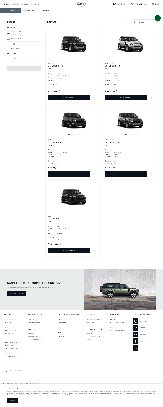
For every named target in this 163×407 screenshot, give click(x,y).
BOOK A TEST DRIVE (10, 351)
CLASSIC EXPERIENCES (117, 331)
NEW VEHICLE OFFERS (11, 348)
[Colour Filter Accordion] (8, 63)
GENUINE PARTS (63, 325)
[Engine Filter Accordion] (8, 58)
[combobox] (144, 21)
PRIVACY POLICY (34, 383)
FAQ (59, 328)
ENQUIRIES (90, 322)
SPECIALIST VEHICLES (34, 322)
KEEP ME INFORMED (10, 354)
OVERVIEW (31, 319)
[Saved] (94, 97)
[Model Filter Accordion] (8, 27)
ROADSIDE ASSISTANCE (94, 319)
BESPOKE (7, 328)
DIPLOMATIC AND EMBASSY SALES (39, 325)
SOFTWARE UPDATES (34, 336)
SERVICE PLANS (63, 322)
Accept (12, 400)
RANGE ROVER (8, 319)
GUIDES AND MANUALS (35, 339)
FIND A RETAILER (9, 357)
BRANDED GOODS (9, 345)
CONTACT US (18, 293)
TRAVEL (112, 328)
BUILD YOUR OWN (10, 331)
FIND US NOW (91, 325)
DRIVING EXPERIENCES (117, 322)
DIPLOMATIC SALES (10, 333)
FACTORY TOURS (115, 325)
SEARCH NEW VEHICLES (12, 342)
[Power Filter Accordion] (8, 53)
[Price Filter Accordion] (8, 44)
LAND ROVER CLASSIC (94, 336)
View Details (69, 97)
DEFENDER (7, 322)
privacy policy (22, 394)
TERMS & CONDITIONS (21, 383)
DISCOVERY (8, 325)
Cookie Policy (69, 394)
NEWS (89, 339)
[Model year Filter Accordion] (8, 48)
